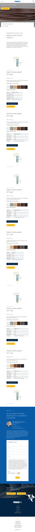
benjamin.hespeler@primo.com (19, 428)
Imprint (18, 505)
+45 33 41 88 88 (19, 526)
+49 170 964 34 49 (17, 426)
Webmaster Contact (18, 512)
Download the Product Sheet (12, 103)
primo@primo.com (19, 525)
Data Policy (18, 507)
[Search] (3, 1)
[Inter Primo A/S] (17, 1)
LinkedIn (15, 424)
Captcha (8, 471)
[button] (1, 1)
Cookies (18, 509)
